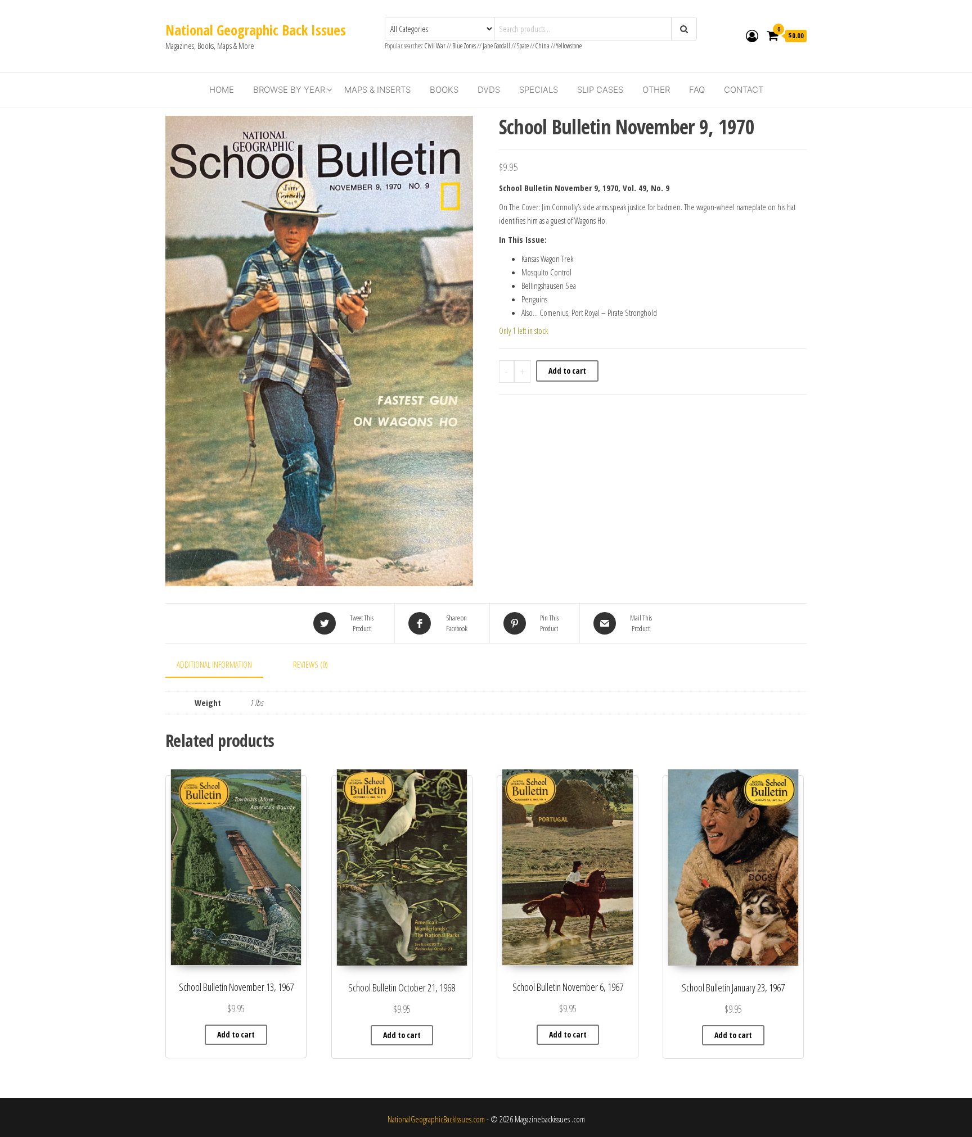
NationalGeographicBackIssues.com (436, 1119)
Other (656, 89)
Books (444, 89)
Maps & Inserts (377, 89)
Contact (743, 89)
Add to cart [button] (236, 1034)
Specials (538, 89)
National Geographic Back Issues (255, 29)
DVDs (489, 89)
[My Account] (752, 35)
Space (523, 46)
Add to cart (567, 370)
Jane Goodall (496, 46)
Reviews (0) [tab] (310, 664)
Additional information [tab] (214, 664)
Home (221, 89)
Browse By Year (289, 89)
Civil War (436, 46)
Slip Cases (600, 89)
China (543, 46)
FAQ (697, 89)
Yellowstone (569, 46)
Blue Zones (464, 46)
